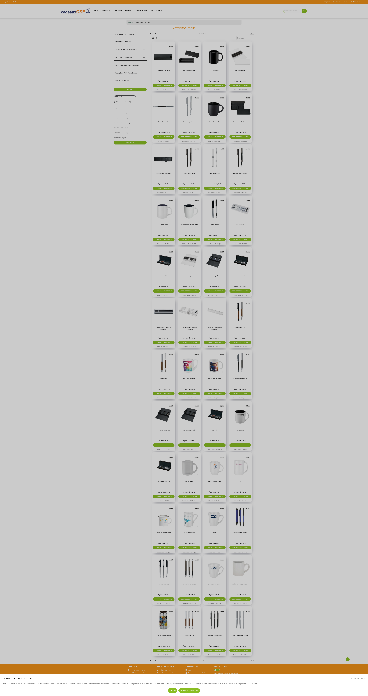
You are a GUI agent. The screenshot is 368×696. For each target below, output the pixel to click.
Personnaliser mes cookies (189, 690)
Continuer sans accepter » (355, 678)
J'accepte (173, 690)
